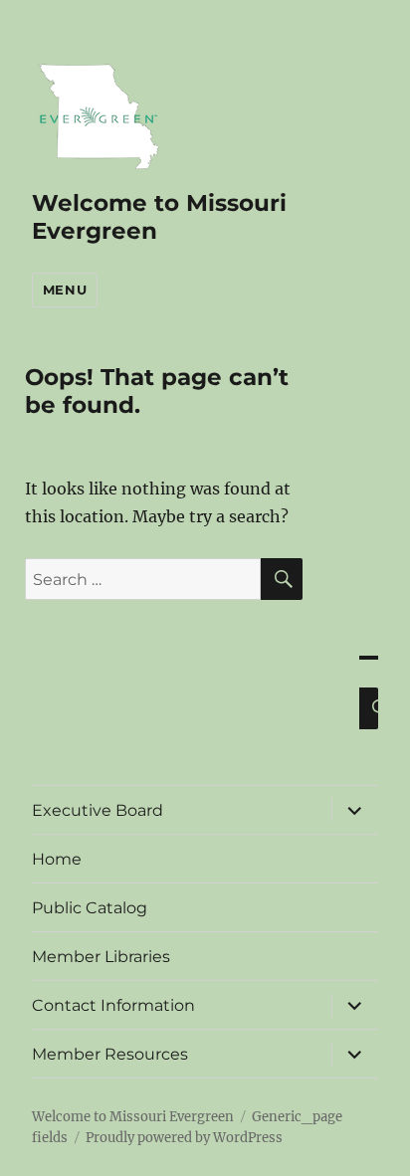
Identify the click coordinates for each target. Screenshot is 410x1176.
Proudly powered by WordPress (184, 1137)
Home (57, 859)
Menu (65, 289)
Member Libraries (101, 956)
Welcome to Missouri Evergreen (133, 1116)
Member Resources (110, 1054)
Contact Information (113, 1005)
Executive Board (97, 810)
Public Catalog (89, 907)
